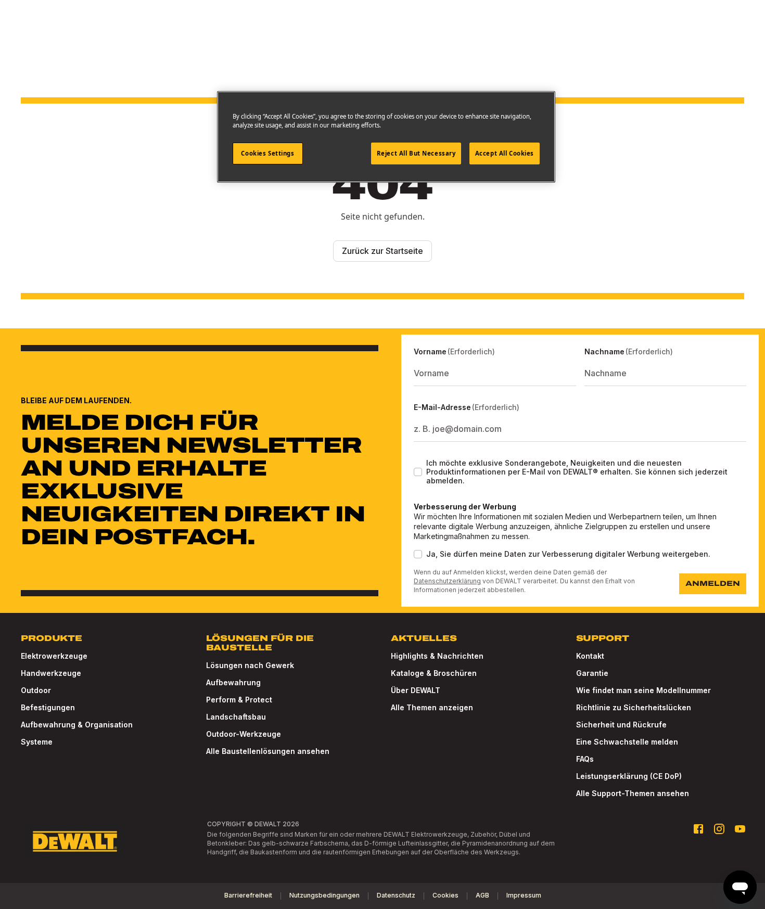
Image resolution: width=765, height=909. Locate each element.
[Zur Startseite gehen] (75, 841)
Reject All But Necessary (416, 153)
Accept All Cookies (504, 153)
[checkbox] (418, 472)
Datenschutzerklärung (447, 581)
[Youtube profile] (740, 829)
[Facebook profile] (698, 829)
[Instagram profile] (719, 829)
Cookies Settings (267, 153)
